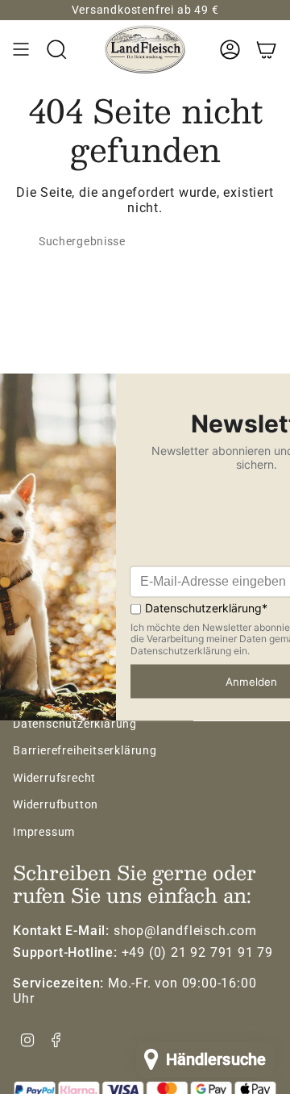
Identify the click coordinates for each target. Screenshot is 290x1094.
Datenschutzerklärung (75, 723)
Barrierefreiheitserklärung (85, 750)
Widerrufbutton (55, 804)
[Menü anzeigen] (21, 49)
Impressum (44, 831)
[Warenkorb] (266, 49)
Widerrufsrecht (54, 777)
